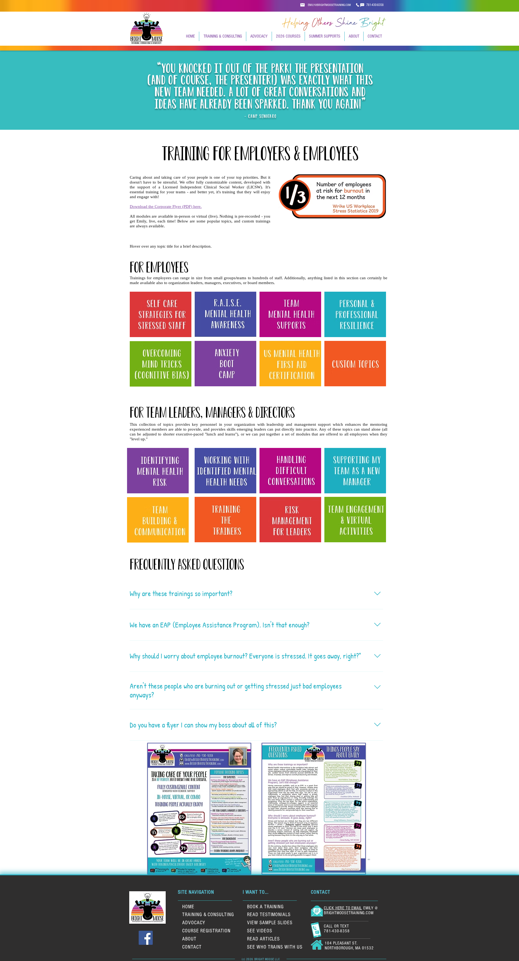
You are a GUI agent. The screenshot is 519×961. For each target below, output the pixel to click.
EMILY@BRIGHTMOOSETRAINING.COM (329, 5)
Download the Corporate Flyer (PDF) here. (166, 206)
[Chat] (357, 4)
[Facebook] (146, 938)
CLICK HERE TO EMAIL (343, 908)
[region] (160, 314)
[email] (302, 4)
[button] (222, 36)
